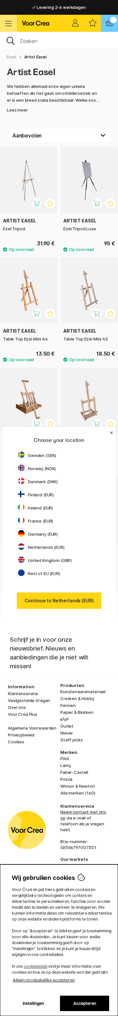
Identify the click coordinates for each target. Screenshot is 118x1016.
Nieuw (66, 733)
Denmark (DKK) (43, 481)
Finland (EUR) (41, 494)
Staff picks (71, 739)
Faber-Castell (74, 772)
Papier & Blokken (76, 712)
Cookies (16, 741)
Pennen (68, 705)
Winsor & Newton (77, 786)
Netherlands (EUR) (46, 547)
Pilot (64, 758)
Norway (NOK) (42, 468)
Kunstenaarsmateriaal (83, 691)
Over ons (17, 707)
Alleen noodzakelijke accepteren (44, 980)
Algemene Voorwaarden (32, 728)
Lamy (65, 765)
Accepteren (84, 1003)
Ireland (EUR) (40, 507)
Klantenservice (23, 693)
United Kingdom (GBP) (50, 560)
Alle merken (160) (77, 793)
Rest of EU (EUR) (44, 573)
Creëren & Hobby (77, 698)
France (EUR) (40, 521)
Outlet (66, 726)
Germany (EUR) (43, 534)
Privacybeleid (21, 734)
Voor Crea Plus (22, 714)
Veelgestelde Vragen (29, 700)
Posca (66, 779)
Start (11, 56)
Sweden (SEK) (42, 455)
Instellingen (33, 1003)
